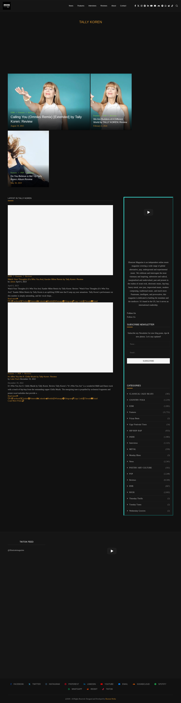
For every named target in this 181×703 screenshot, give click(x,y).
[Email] (155, 5)
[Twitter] (138, 5)
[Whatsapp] (165, 5)
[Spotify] (162, 5)
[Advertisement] (90, 49)
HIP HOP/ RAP (149, 431)
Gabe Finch (15, 379)
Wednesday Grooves (149, 511)
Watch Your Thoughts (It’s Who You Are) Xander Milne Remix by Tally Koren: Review (45, 279)
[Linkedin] (148, 5)
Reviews (104, 6)
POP (149, 474)
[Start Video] (148, 212)
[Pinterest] (145, 5)
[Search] (176, 5)
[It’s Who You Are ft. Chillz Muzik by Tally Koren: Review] (60, 337)
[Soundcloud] (158, 5)
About (113, 6)
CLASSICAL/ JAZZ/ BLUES (149, 394)
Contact (123, 6)
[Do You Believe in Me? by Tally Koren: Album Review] (28, 159)
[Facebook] (135, 5)
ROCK (149, 492)
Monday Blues (149, 455)
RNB (149, 486)
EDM (149, 406)
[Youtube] (151, 5)
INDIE (149, 437)
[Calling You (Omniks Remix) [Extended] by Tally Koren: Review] (49, 102)
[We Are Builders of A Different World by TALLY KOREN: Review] (111, 102)
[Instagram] (141, 5)
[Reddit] (169, 5)
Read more (12, 299)
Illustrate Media (110, 699)
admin (12, 282)
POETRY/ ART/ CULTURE (149, 468)
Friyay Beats (149, 418)
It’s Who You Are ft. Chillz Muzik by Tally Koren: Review (32, 376)
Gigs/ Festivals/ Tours (149, 424)
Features (80, 6)
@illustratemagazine (16, 550)
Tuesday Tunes (149, 505)
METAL (149, 449)
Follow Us (131, 317)
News (71, 6)
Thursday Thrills (149, 498)
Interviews (92, 6)
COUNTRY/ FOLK (149, 400)
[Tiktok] (172, 5)
